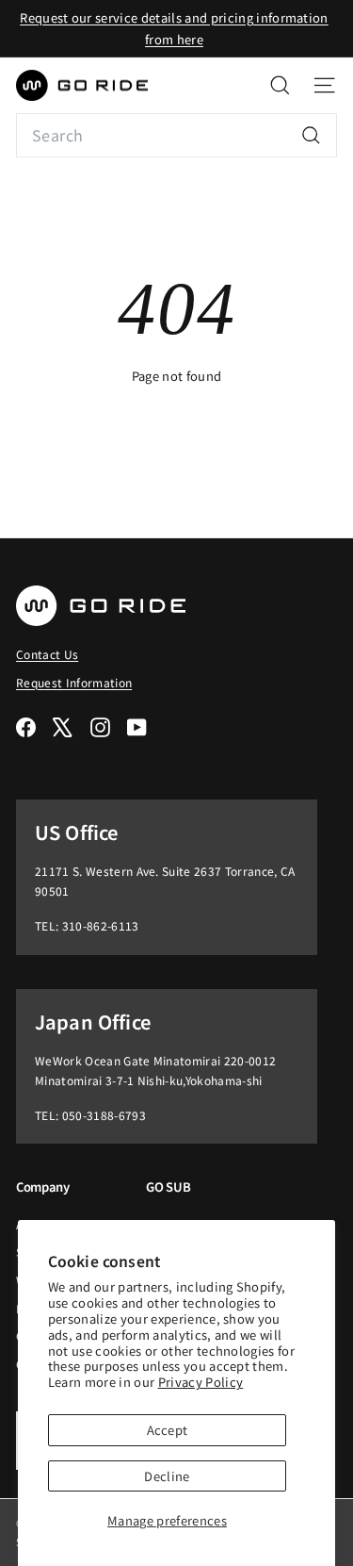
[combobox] (176, 135)
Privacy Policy (201, 1382)
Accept (167, 1430)
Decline (166, 1476)
